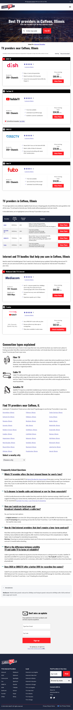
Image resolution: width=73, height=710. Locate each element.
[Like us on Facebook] (51, 698)
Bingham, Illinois (31, 421)
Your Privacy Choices (64, 706)
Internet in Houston (31, 681)
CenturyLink (4, 678)
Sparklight (15, 678)
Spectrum (15, 681)
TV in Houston (29, 696)
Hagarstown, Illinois (9, 438)
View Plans (59, 81)
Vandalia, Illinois (31, 443)
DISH (5, 225)
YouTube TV (6, 231)
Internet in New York (31, 675)
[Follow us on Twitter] (54, 698)
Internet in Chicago (31, 684)
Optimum (15, 675)
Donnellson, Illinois (8, 412)
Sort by (57, 53)
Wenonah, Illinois (54, 443)
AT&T (2, 675)
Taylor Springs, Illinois (55, 412)
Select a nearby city (11, 455)
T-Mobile (15, 687)
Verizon (15, 690)
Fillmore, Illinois (31, 412)
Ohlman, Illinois (7, 451)
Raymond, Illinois (31, 447)
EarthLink (3, 690)
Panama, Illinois (7, 421)
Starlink (15, 684)
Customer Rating (29, 67)
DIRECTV (6, 238)
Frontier (3, 693)
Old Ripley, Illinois (54, 438)
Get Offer (22, 121)
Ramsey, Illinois (53, 434)
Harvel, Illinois (53, 451)
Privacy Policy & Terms (49, 706)
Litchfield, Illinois (31, 434)
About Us (52, 690)
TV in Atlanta (29, 693)
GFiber (3, 696)
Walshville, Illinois (54, 425)
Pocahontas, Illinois (32, 451)
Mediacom (15, 672)
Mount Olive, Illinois (9, 447)
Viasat (14, 693)
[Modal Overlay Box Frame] (36, 630)
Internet (36, 44)
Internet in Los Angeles (32, 672)
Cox (2, 681)
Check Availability (58, 329)
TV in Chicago (29, 699)
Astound (3, 672)
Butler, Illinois (53, 421)
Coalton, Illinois (7, 434)
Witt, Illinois (29, 425)
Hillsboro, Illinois (31, 417)
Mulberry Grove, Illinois (10, 430)
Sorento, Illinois (7, 425)
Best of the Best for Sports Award (37, 479)
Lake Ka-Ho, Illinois (55, 447)
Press (51, 694)
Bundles (42, 44)
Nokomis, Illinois (31, 438)
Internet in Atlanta (30, 678)
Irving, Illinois (53, 417)
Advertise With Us (54, 692)
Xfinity (14, 696)
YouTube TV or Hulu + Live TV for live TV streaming (31, 501)
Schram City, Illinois (8, 417)
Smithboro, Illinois (31, 430)
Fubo (5, 245)
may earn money (31, 1)
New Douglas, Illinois (9, 443)
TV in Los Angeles (30, 687)
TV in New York (29, 690)
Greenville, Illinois (54, 430)
